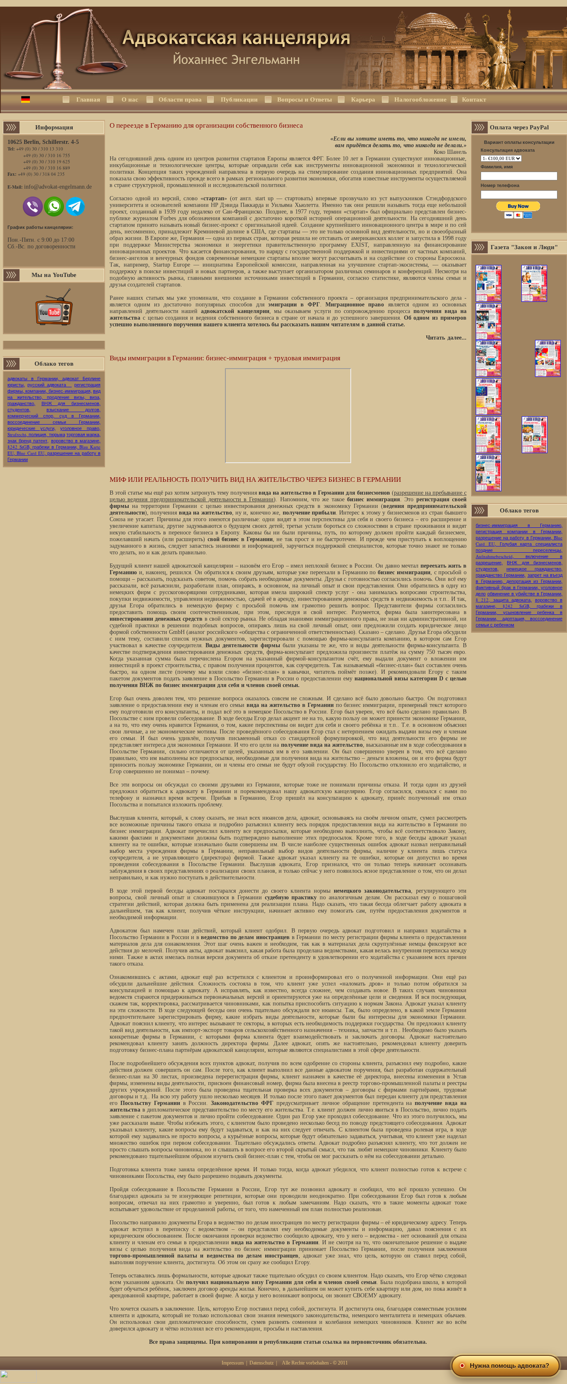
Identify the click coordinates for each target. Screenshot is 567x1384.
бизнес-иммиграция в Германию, (519, 525)
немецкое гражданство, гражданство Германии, (519, 572)
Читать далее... (446, 338)
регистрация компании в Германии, (519, 531)
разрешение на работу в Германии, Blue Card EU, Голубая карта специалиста (519, 540)
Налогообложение (419, 99)
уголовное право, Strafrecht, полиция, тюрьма (53, 431)
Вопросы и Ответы (304, 99)
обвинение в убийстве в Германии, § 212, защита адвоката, (519, 596)
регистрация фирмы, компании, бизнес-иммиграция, (53, 387)
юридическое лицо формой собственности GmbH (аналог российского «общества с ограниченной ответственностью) (288, 628)
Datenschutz (261, 1363)
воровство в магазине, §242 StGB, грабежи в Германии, (53, 443)
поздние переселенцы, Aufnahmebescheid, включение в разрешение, (519, 556)
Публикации (239, 99)
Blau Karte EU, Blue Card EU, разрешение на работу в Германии (53, 453)
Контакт (474, 99)
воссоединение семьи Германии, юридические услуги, (53, 425)
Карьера (363, 99)
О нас (130, 99)
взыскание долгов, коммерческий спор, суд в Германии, (53, 412)
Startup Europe (172, 265)
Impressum (233, 1363)
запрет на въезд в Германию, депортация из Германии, (519, 578)
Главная (88, 99)
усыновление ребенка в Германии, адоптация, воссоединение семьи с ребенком (519, 618)
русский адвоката (49, 384)
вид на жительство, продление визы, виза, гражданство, (53, 397)
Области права (180, 99)
